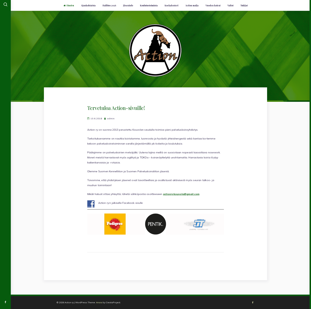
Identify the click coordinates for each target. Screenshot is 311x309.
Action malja (192, 5)
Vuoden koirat (213, 5)
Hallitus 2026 (109, 5)
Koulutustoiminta (149, 5)
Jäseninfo (128, 5)
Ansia (99, 302)
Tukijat (244, 5)
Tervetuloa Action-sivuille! (116, 108)
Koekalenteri (171, 5)
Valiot (230, 5)
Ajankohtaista (88, 5)
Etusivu (70, 5)
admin (111, 118)
